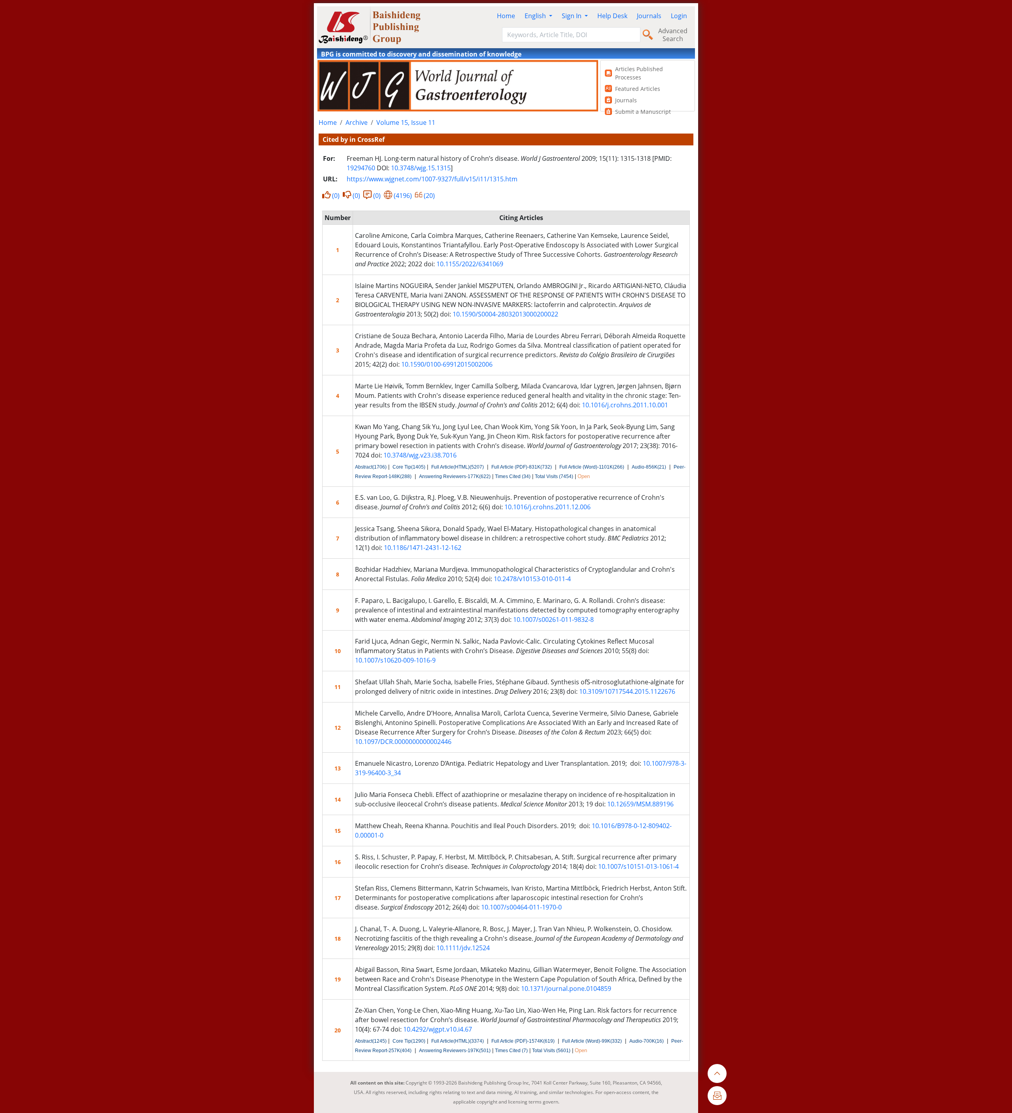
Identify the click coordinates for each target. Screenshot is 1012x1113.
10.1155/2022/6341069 (469, 264)
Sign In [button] (572, 15)
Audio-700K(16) (646, 1041)
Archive (357, 122)
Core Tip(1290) (409, 1041)
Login (679, 15)
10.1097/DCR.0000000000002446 (403, 741)
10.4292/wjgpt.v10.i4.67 (437, 1029)
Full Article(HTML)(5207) (457, 467)
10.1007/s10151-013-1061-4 (638, 866)
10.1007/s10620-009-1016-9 (395, 660)
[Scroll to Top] (717, 1073)
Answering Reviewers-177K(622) (455, 476)
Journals (649, 15)
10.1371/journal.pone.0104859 (566, 988)
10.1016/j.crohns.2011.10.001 (625, 405)
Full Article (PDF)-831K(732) (521, 467)
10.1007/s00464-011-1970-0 (521, 907)
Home (506, 15)
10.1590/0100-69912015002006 (447, 364)
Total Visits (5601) (551, 1050)
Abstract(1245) (371, 1041)
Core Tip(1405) (409, 467)
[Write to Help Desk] (717, 1095)
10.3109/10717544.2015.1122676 (627, 691)
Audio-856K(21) (649, 467)
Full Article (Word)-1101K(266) (591, 467)
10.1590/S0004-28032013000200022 (505, 314)
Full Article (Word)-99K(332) (592, 1041)
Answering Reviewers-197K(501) (455, 1050)
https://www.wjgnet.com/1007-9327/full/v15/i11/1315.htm (432, 179)
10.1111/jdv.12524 (463, 948)
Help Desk (612, 15)
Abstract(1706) (371, 467)
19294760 (361, 168)
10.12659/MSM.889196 (640, 804)
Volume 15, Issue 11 (405, 122)
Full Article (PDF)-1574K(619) (523, 1041)
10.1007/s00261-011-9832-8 (553, 619)
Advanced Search (672, 35)
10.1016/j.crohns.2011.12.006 (547, 507)
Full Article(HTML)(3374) (457, 1041)
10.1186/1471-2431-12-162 (422, 547)
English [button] (536, 15)
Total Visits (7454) (554, 476)
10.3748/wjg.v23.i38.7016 (420, 455)
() (335, 195)
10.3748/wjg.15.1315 (421, 168)
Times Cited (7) (511, 1050)
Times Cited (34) (513, 476)
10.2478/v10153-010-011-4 (532, 578)
